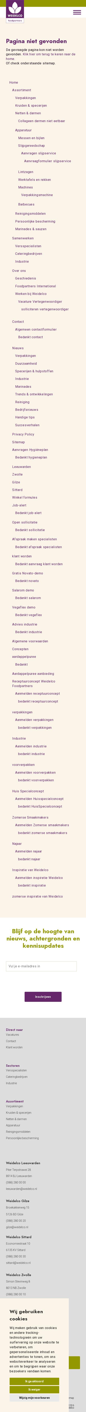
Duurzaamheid (26, 363)
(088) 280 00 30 (16, 1256)
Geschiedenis (25, 278)
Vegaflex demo (24, 607)
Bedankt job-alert (28, 513)
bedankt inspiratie (32, 885)
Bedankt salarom (28, 598)
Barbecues (26, 204)
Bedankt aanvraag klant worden (39, 564)
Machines (25, 187)
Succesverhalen (27, 425)
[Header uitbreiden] (77, 12)
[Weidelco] (15, 11)
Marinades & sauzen (31, 229)
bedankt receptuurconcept (38, 701)
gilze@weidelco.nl (17, 1227)
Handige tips (25, 417)
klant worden (22, 556)
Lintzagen (25, 172)
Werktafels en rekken (34, 180)
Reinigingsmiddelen (30, 214)
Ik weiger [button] (34, 1389)
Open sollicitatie (25, 522)
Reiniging (22, 402)
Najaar (17, 844)
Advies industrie (24, 624)
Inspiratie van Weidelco (30, 870)
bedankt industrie (31, 754)
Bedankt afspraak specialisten (38, 547)
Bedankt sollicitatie (30, 530)
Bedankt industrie (28, 632)
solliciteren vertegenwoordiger (45, 309)
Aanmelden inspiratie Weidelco (39, 878)
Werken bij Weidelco (31, 294)
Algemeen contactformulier (36, 329)
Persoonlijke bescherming (35, 221)
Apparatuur (23, 130)
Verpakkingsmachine (37, 195)
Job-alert (19, 505)
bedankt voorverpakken (36, 780)
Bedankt (21, 664)
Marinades (23, 387)
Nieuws (18, 348)
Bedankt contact (30, 337)
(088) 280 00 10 (16, 1294)
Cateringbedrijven (28, 254)
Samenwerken (23, 238)
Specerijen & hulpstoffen (34, 371)
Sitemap (18, 442)
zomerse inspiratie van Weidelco (37, 896)
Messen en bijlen (31, 138)
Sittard (17, 490)
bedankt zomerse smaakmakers (42, 833)
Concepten (20, 649)
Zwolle (17, 474)
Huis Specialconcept (28, 791)
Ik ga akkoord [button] (34, 1381)
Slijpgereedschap (31, 146)
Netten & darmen (28, 113)
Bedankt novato (27, 581)
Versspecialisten (28, 246)
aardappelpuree (24, 657)
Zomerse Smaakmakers (30, 817)
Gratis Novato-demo (27, 573)
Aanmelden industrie (31, 746)
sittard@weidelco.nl (18, 1262)
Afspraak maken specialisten (34, 539)
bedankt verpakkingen (35, 728)
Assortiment (21, 90)
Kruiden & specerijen (31, 105)
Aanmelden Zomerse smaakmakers (42, 825)
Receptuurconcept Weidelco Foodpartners (33, 683)
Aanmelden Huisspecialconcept (39, 799)
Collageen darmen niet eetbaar (41, 121)
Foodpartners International (35, 286)
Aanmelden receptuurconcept (37, 693)
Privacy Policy (23, 434)
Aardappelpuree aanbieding (33, 674)
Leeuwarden (21, 467)
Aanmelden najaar (28, 851)
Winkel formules (24, 497)
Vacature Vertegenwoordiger (40, 302)
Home (13, 82)
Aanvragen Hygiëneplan (30, 450)
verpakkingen (22, 712)
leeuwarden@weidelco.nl (21, 1188)
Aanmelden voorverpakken (35, 772)
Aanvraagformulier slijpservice (47, 161)
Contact (18, 322)
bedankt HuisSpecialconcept (40, 806)
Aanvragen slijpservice (38, 153)
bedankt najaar (29, 859)
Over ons (19, 271)
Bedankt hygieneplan (31, 457)
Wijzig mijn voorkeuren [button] (34, 1397)
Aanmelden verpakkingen (34, 720)
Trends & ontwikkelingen (34, 394)
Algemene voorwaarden (30, 641)
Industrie (22, 261)
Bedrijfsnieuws (26, 410)
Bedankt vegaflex (28, 615)
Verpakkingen (25, 98)
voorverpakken (23, 765)
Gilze (16, 482)
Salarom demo (23, 590)
